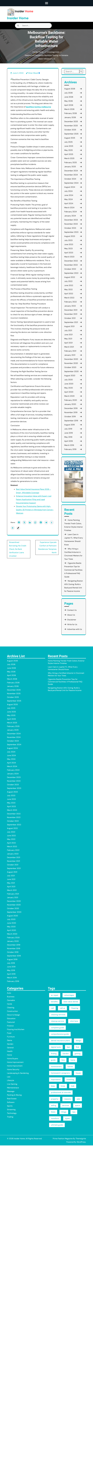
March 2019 (69, 445)
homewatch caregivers (60, 1073)
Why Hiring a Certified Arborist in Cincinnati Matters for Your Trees (66, 674)
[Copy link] (18, 528)
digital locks (56, 1047)
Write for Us (72, 624)
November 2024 (71, 175)
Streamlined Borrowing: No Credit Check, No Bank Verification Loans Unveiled (17, 549)
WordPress (81, 1142)
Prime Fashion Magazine (63, 1138)
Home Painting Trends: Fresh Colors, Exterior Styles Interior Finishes (66, 662)
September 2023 (71, 232)
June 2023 (68, 244)
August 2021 (69, 326)
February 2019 (70, 449)
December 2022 (71, 261)
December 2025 (71, 121)
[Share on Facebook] (19, 522)
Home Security (13, 1069)
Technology (12, 1113)
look (72, 1086)
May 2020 (68, 388)
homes (70, 1066)
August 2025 (69, 138)
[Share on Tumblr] (51, 522)
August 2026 (69, 89)
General (10, 1047)
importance (56, 1079)
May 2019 (68, 437)
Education (11, 1018)
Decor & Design (13, 1015)
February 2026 (70, 113)
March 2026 (69, 109)
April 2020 (68, 392)
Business (10, 996)
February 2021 (70, 351)
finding (54, 1053)
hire (63, 1060)
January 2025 (70, 166)
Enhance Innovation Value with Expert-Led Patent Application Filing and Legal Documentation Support (33, 499)
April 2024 (68, 203)
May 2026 (68, 101)
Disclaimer (71, 619)
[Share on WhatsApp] (35, 522)
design (78, 1040)
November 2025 (71, 125)
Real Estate (11, 1098)
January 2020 (70, 404)
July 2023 (68, 240)
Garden (10, 1044)
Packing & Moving (14, 1095)
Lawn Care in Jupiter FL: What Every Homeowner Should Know (63, 668)
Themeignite (81, 1138)
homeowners (56, 1066)
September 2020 (71, 371)
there (53, 1112)
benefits (54, 1001)
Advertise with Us (74, 629)
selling (53, 1105)
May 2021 (68, 338)
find (77, 1047)
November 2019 (70, 412)
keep (53, 1086)
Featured (11, 1022)
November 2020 (71, 363)
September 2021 (71, 322)
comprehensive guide (60, 1034)
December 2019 (70, 408)
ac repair (54, 995)
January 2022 (70, 306)
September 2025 (71, 134)
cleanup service (57, 1021)
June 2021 (68, 334)
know (63, 1086)
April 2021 (68, 343)
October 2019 (70, 416)
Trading (10, 1117)
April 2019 (68, 441)
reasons (67, 1099)
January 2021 (69, 355)
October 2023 (70, 228)
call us (62, 1008)
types (67, 1118)
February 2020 (70, 400)
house (78, 1073)
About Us (71, 615)
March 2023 (69, 257)
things (63, 1112)
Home (9, 1055)
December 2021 (70, 310)
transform (55, 1118)
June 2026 (68, 97)
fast (68, 1047)
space (77, 1105)
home (73, 1060)
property (54, 1099)
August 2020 (69, 375)
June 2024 (68, 195)
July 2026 (68, 93)
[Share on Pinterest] (41, 522)
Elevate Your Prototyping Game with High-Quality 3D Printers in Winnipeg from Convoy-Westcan (35, 509)
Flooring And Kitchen (15, 1029)
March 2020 (69, 396)
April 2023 (68, 252)
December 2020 (71, 359)
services (65, 1105)
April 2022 (68, 293)
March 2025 (69, 158)
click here (74, 1021)
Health (9, 1051)
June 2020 (68, 384)
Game (9, 1040)
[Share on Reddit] (46, 522)
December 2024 (71, 170)
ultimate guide (57, 1125)
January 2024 (70, 216)
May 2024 (68, 199)
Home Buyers (12, 1058)
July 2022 (68, 281)
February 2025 (70, 162)
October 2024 (70, 179)
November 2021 (70, 314)
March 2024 (69, 207)
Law (8, 1077)
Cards (9, 1004)
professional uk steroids (61, 1092)
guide (53, 1060)
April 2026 (68, 105)
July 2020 (68, 379)
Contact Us (72, 610)
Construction (12, 1011)
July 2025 (68, 142)
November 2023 (71, 224)
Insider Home (18, 18)
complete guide (57, 1027)
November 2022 (71, 265)
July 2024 (68, 191)
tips (73, 1112)
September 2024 (71, 183)
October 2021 (70, 318)
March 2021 (69, 347)
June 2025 (68, 146)
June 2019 (68, 433)
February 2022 (70, 302)
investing (70, 1079)
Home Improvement (15, 1062)
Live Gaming (12, 1084)
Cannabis (11, 1000)
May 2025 (68, 150)
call (52, 1008)
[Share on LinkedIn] (30, 522)
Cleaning (10, 1007)
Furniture (11, 1036)
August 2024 (69, 187)
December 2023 (71, 220)
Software (10, 1102)
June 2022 (68, 285)
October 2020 (70, 367)
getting (78, 1053)
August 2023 (69, 236)
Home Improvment (14, 1066)
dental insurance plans (60, 1040)
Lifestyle (10, 1080)
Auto (9, 993)
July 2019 (68, 429)
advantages (69, 995)
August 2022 (69, 277)
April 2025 (68, 154)
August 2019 (69, 425)
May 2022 (68, 289)
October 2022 (70, 269)
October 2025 (70, 129)
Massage (10, 1091)
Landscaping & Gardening (18, 1073)
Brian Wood (33, 73)
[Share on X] (24, 522)
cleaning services (58, 1014)
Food (9, 1033)
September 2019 (71, 420)
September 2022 (71, 273)
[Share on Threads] (13, 528)
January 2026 (70, 117)
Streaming (11, 1109)
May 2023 (68, 248)
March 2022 (69, 297)
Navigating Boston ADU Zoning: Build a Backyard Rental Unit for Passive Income (64, 689)
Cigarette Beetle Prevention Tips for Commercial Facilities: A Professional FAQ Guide (73, 570)
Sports (9, 1106)
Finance (10, 1026)
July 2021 (68, 330)
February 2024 (70, 211)
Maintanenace (13, 1087)
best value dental (71, 1001)
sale (78, 1099)
